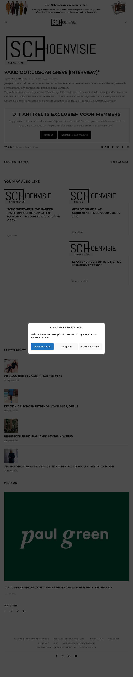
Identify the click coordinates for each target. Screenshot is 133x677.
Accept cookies (42, 346)
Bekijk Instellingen (90, 346)
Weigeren (66, 346)
